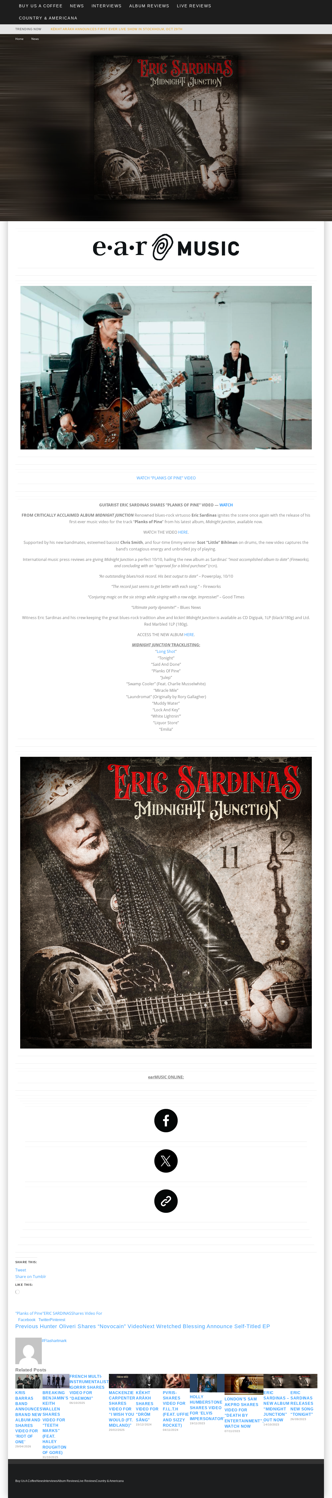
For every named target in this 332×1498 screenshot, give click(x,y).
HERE (183, 532)
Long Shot (166, 651)
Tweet (20, 1270)
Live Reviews (194, 6)
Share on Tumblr (30, 1276)
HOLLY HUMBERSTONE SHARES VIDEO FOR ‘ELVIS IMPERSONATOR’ (207, 1408)
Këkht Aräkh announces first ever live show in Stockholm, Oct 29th (117, 29)
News (77, 6)
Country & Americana (48, 18)
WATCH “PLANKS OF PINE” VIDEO (166, 478)
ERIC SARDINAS (57, 1313)
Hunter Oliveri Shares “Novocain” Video (79, 1326)
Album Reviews (149, 6)
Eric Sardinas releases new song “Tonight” (301, 1404)
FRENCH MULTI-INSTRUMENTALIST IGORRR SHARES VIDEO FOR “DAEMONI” (89, 1387)
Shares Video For (86, 1313)
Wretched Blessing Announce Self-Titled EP (207, 1326)
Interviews (107, 6)
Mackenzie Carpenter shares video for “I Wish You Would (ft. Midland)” (122, 1409)
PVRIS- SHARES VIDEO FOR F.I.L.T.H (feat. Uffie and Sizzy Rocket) (176, 1409)
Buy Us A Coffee (41, 6)
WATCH (226, 505)
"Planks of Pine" (29, 1313)
